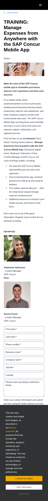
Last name (9, 335)
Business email (11, 350)
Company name (12, 358)
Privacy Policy (24, 494)
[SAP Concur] (16, 5)
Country (8, 373)
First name (9, 327)
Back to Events (12, 13)
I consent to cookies (24, 478)
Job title (8, 366)
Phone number (11, 343)
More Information (24, 487)
